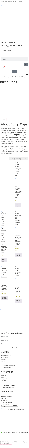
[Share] (7, 445)
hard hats (16, 134)
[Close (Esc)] (10, 445)
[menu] (27, 74)
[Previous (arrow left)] (1, 447)
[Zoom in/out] (1, 445)
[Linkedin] (11, 53)
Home (1, 77)
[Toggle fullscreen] (4, 445)
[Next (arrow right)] (4, 447)
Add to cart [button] (18, 205)
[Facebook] (3, 53)
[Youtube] (15, 53)
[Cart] (3, 67)
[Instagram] (7, 53)
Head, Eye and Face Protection (12, 77)
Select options (18, 254)
